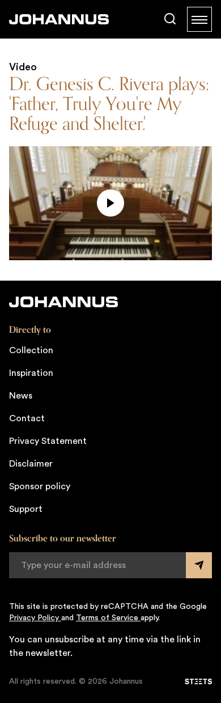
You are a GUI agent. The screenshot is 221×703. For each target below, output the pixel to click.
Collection (31, 350)
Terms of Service (108, 618)
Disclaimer (31, 463)
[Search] (170, 19)
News (20, 395)
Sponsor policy (39, 486)
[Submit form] (199, 565)
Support (25, 509)
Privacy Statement (48, 441)
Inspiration (31, 373)
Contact (27, 418)
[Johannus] (59, 19)
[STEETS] (198, 681)
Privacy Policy (35, 618)
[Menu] (199, 19)
